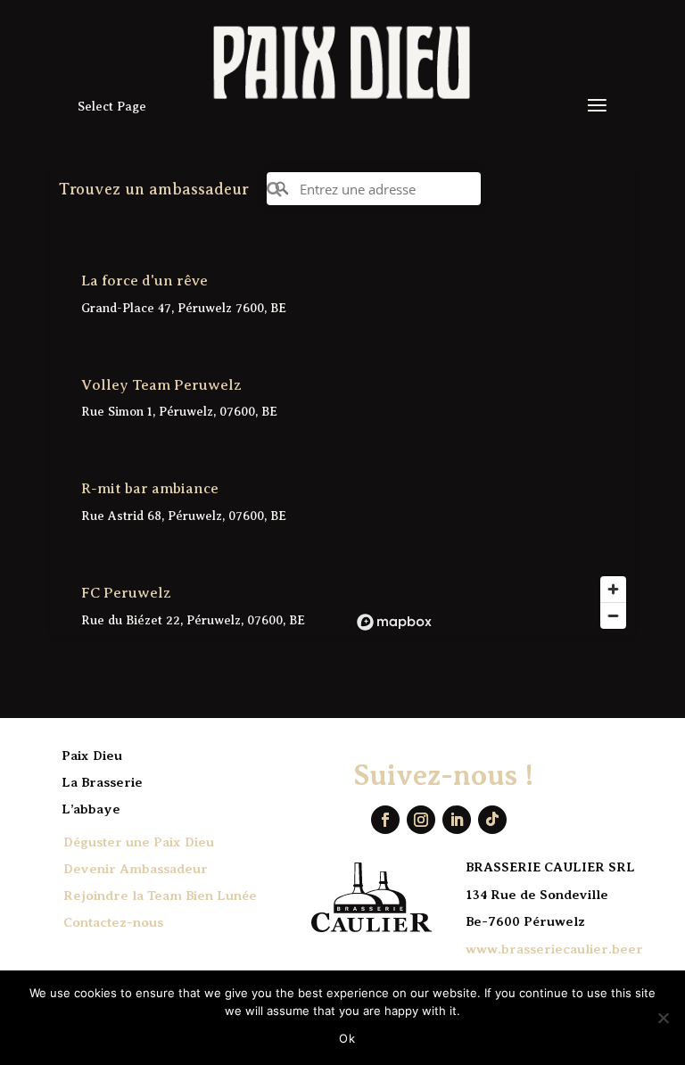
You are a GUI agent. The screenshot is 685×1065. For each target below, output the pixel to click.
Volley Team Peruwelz (161, 384)
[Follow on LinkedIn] (456, 819)
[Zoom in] (613, 589)
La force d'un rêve (144, 280)
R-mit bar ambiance (150, 488)
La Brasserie (102, 782)
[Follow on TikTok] (492, 819)
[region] (493, 437)
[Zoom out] (613, 615)
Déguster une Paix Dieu (138, 842)
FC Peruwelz (126, 592)
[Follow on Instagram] (421, 819)
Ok (347, 1038)
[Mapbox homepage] (394, 622)
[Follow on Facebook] (385, 819)
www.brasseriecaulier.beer (554, 949)
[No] (663, 1018)
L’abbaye (91, 809)
